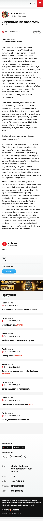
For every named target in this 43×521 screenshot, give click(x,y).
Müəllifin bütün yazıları (18, 16)
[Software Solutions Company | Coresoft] (14, 510)
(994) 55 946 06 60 (17, 486)
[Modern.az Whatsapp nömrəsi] (20, 456)
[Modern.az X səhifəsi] (24, 456)
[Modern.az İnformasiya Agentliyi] (10, 438)
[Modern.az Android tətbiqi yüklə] (7, 447)
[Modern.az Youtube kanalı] (16, 456)
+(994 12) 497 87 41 (17, 481)
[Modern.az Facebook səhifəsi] (3, 456)
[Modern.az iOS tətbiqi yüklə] (19, 447)
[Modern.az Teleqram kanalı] (11, 456)
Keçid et (9, 271)
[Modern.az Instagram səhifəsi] (7, 456)
